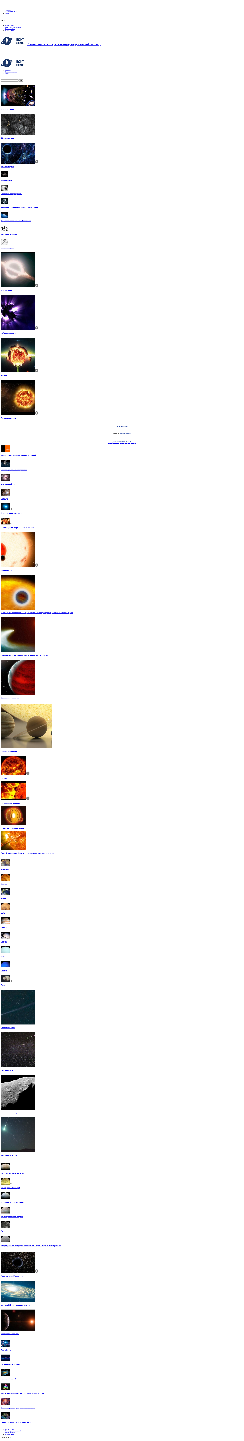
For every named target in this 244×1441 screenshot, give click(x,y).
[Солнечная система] (26, 748)
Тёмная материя (7, 138)
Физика (7, 13)
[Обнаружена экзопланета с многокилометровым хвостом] (18, 651)
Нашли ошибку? (10, 29)
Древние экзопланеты (10, 698)
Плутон (4, 985)
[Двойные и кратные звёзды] (6, 509)
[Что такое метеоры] (18, 1066)
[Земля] (5, 894)
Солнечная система (11, 12)
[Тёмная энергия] (20, 163)
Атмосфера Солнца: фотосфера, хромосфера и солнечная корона (27, 853)
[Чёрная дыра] (20, 287)
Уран (3, 956)
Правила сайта (9, 25)
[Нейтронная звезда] (20, 329)
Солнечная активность (10, 803)
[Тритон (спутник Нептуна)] (5, 1213)
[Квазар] (20, 372)
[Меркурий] (5, 865)
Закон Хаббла (6, 1350)
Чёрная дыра (6, 290)
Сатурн (4, 942)
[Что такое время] (4, 244)
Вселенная (8, 10)
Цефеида (4, 499)
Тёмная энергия (7, 167)
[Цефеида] (5, 495)
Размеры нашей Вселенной (12, 1276)
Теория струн (6, 180)
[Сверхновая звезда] (20, 414)
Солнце (4, 778)
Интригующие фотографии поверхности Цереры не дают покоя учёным (31, 1246)
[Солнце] (15, 774)
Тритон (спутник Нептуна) (12, 1217)
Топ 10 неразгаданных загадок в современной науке (22, 1393)
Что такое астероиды (9, 1113)
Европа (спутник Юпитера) (12, 1173)
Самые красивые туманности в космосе (17, 528)
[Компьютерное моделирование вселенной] (5, 1404)
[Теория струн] (4, 176)
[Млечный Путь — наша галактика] (18, 1301)
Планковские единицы (10, 1364)
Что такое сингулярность (11, 194)
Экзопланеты (6, 570)
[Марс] (5, 909)
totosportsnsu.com (125, 433)
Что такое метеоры (8, 1070)
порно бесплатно (122, 426)
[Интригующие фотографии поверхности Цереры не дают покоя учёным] (5, 1242)
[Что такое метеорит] (18, 1151)
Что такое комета (8, 1028)
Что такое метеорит (9, 1155)
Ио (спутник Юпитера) (10, 1188)
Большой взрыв (7, 109)
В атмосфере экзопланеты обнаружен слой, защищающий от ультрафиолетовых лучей (37, 613)
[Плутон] (6, 981)
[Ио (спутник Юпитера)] (6, 1184)
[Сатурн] (5, 938)
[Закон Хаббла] (5, 1346)
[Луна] (5, 1227)
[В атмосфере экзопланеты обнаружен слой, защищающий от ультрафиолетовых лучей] (18, 609)
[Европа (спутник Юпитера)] (5, 1169)
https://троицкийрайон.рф (128, 443)
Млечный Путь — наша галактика (15, 1305)
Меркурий (5, 869)
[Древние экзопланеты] (18, 694)
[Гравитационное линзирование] (5, 466)
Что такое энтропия (9, 234)
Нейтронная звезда (8, 333)
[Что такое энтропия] (4, 230)
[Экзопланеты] (20, 566)
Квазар (4, 375)
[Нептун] (5, 967)
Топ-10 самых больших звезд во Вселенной (18, 455)
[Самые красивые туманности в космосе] (6, 524)
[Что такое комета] (18, 1024)
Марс (3, 913)
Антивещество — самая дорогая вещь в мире (19, 207)
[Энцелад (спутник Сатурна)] (5, 1198)
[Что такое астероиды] (18, 1109)
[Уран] (5, 952)
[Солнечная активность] (15, 799)
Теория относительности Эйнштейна (16, 221)
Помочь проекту (10, 30)
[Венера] (5, 880)
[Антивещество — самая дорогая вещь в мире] (4, 203)
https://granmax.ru (113, 443)
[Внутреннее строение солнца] (13, 824)
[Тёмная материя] (18, 134)
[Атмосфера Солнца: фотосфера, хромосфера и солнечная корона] (13, 849)
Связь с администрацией (13, 27)
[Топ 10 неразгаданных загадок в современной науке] (5, 1389)
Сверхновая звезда (8, 418)
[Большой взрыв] (18, 105)
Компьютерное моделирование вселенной (18, 1408)
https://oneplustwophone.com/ (122, 441)
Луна (3, 1231)
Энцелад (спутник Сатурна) (12, 1202)
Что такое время (7, 248)
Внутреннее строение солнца (12, 828)
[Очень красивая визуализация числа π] (5, 1418)
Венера (4, 884)
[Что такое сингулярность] (4, 190)
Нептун (4, 971)
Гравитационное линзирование (14, 470)
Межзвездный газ (8, 484)
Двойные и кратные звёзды (12, 513)
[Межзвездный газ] (5, 480)
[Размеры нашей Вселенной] (20, 1272)
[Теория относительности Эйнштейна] (4, 217)
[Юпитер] (5, 923)
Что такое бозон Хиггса (10, 1379)
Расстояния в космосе (10, 1334)
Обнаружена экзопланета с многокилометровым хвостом (24, 655)
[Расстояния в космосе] (18, 1330)
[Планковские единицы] (5, 1361)
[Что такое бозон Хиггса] (5, 1375)
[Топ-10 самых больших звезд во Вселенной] (5, 451)
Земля (3, 898)
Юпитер (4, 927)
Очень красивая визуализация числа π (17, 1422)
